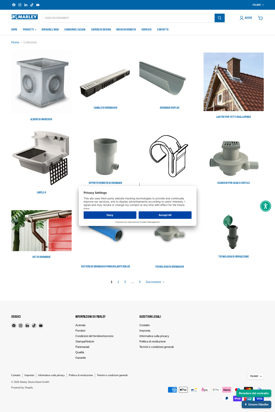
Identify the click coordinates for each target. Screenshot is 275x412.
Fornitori (80, 330)
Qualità (79, 352)
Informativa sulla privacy (154, 336)
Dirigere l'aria (50, 29)
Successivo (154, 282)
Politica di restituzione (152, 341)
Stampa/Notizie (84, 341)
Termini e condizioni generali (156, 346)
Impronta (144, 330)
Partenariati (82, 346)
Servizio (146, 29)
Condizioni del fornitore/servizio (94, 336)
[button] (265, 206)
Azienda (80, 325)
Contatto (163, 29)
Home (14, 29)
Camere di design (101, 29)
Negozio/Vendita (126, 29)
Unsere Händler (258, 404)
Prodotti (28, 29)
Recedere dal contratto (254, 393)
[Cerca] (220, 18)
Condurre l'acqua (74, 29)
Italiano (256, 4)
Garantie (80, 357)
